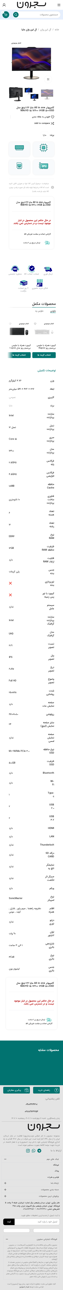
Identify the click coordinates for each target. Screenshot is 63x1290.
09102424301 (41, 1209)
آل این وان (45, 30)
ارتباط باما (55, 1183)
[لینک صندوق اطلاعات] (31, 243)
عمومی (12, 397)
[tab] (46, 370)
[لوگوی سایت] (31, 5)
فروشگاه (56, 1165)
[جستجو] (16, 14)
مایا (44, 135)
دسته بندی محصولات (50, 1189)
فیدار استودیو (24, 1287)
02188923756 (28, 1209)
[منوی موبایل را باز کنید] (59, 5)
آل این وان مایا (29, 30)
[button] (51, 62)
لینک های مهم (53, 1159)
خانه (57, 30)
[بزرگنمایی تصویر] (48, 79)
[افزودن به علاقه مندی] (35, 324)
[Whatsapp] (34, 1151)
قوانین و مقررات (53, 1177)
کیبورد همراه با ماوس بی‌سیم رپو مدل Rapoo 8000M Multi (20, 348)
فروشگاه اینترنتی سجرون (47, 1239)
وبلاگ (57, 1171)
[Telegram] (39, 1151)
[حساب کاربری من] (4, 5)
